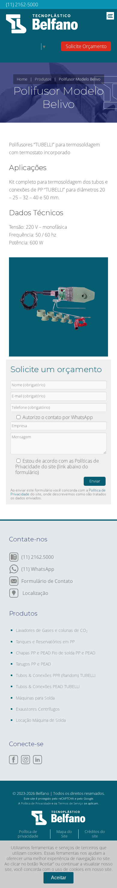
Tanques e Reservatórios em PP (45, 642)
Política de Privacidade (36, 803)
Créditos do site (95, 834)
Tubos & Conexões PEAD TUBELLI (48, 686)
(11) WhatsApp (37, 568)
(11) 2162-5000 (22, 4)
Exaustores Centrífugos (38, 709)
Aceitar (58, 877)
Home (22, 79)
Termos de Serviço (70, 803)
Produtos (43, 79)
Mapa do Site (64, 834)
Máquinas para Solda (35, 698)
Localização (34, 593)
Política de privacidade (28, 834)
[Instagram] (25, 759)
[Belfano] (42, 24)
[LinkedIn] (37, 759)
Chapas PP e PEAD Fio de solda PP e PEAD (55, 653)
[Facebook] (13, 759)
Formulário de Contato (47, 580)
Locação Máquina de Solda (41, 720)
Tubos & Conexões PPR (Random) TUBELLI (56, 675)
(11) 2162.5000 (37, 556)
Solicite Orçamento (86, 46)
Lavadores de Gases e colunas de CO (52, 630)
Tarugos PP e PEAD (33, 664)
